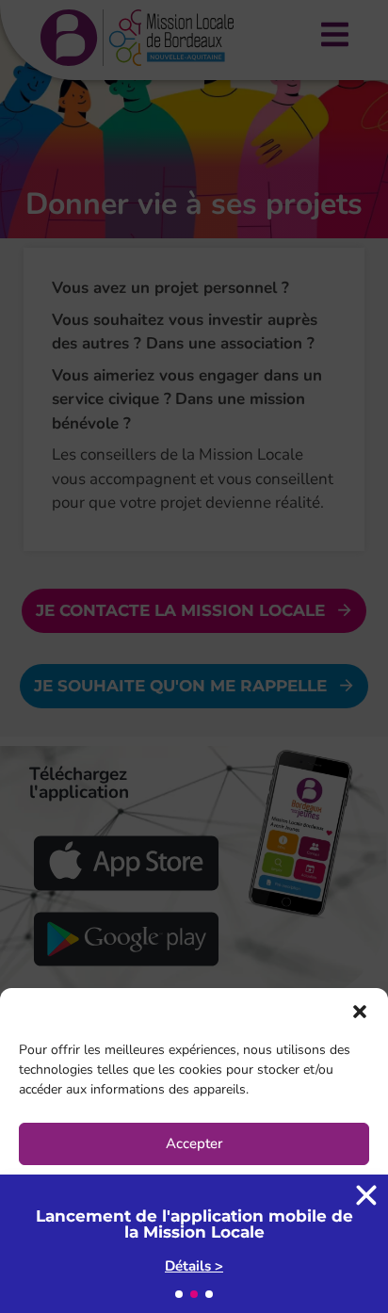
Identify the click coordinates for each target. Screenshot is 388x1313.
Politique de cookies (102, 1289)
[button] (359, 1011)
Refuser (194, 1195)
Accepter (194, 1143)
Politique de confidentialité (256, 1289)
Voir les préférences (194, 1247)
